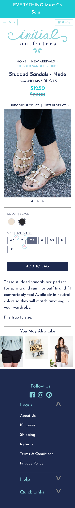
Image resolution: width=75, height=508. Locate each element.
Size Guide (24, 233)
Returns (26, 444)
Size (19, 233)
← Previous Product (23, 105)
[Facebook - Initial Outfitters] (32, 395)
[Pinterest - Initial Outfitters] (49, 395)
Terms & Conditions (36, 454)
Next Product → (56, 105)
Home (22, 61)
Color (18, 214)
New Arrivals (43, 61)
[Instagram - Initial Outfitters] (41, 395)
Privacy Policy (31, 463)
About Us (28, 416)
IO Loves (27, 425)
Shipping (27, 435)
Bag (66, 22)
